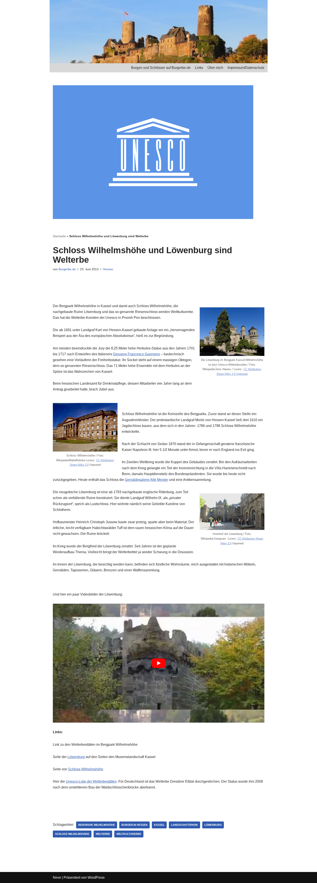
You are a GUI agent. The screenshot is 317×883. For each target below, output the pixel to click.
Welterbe (103, 834)
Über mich (215, 68)
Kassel (159, 824)
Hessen (108, 269)
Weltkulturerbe (128, 834)
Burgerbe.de (67, 269)
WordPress (96, 877)
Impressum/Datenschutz (246, 68)
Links (199, 68)
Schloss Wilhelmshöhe (85, 769)
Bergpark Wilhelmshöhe (96, 824)
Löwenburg (76, 757)
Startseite (59, 236)
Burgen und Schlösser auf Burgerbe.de (161, 68)
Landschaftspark (184, 824)
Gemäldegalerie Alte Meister (146, 480)
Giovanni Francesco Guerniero (136, 354)
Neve (57, 877)
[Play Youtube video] (158, 663)
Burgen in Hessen (134, 824)
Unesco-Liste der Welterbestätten (91, 781)
